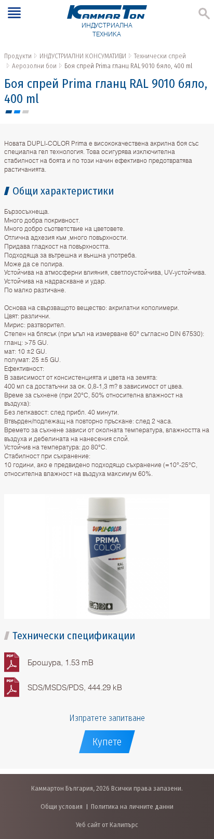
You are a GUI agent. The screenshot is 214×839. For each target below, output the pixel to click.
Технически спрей (160, 56)
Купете (107, 741)
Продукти (18, 56)
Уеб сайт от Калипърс (107, 825)
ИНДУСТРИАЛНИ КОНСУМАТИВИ (82, 56)
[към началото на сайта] (196, 776)
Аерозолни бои (34, 66)
